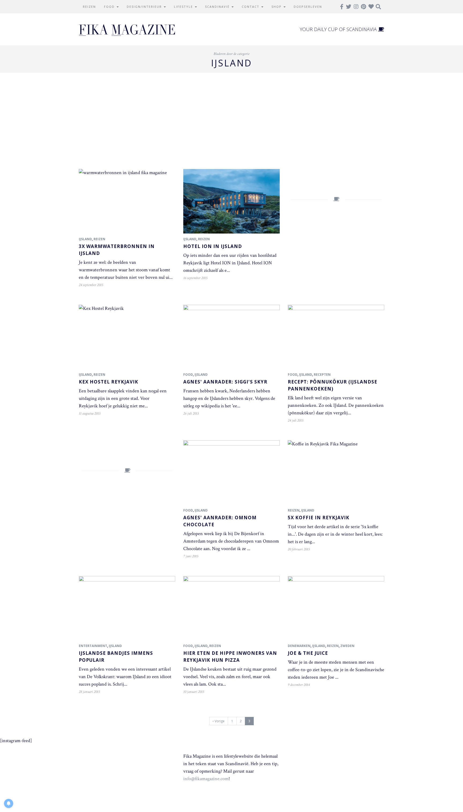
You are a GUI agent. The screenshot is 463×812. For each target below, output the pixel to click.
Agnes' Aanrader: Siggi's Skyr (225, 382)
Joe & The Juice (308, 653)
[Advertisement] (231, 120)
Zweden (347, 646)
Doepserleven (308, 7)
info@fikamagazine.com (206, 779)
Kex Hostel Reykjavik (108, 382)
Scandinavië (218, 7)
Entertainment (93, 646)
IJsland (85, 239)
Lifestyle (184, 7)
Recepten (322, 374)
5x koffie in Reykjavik (318, 517)
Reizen (89, 7)
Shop (277, 7)
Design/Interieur (145, 7)
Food (110, 7)
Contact (251, 7)
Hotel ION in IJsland (212, 246)
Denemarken (299, 646)
